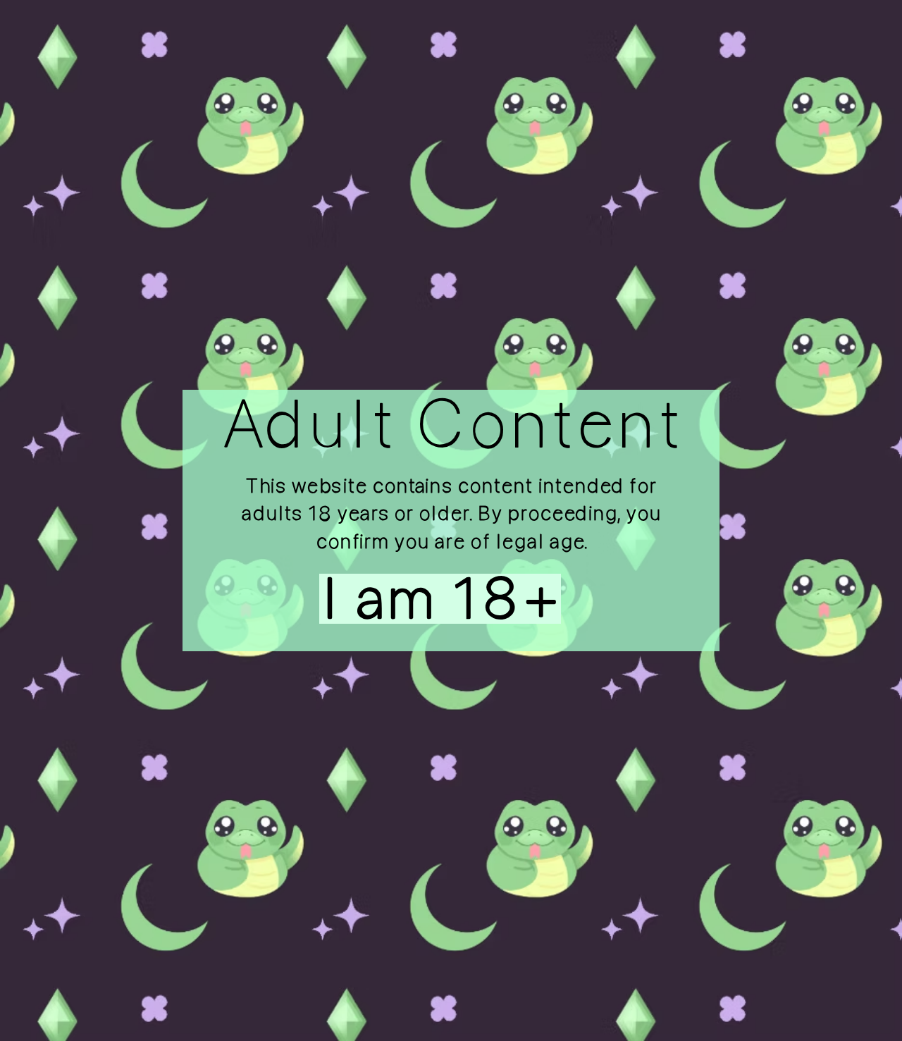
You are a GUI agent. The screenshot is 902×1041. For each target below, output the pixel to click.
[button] (411, 599)
